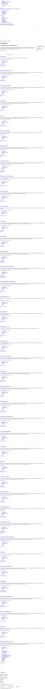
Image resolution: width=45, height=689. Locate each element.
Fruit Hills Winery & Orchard (4, 326)
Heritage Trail (2, 461)
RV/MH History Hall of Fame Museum (6, 596)
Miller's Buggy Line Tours (4, 191)
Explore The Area (4, 11)
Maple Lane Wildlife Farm (4, 491)
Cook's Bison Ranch (3, 100)
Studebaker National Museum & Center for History (8, 281)
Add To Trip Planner (5, 61)
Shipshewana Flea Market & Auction (5, 70)
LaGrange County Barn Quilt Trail (5, 85)
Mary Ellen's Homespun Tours (4, 506)
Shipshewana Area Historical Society (5, 611)
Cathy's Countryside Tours (4, 206)
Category (40, 48)
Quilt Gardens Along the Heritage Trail (6, 566)
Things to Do (4, 13)
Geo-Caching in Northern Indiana (5, 431)
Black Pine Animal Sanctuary (4, 296)
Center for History (3, 371)
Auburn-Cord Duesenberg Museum (5, 356)
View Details (4, 91)
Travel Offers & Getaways (5, 10)
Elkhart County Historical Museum (5, 386)
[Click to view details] (3, 54)
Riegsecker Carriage (3, 236)
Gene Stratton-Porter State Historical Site (6, 416)
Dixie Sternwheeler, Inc (3, 311)
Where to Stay (4, 12)
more (23, 88)
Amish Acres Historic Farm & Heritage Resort (7, 266)
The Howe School (3, 626)
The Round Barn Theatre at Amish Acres (6, 641)
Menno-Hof (2, 115)
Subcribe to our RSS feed (2, 680)
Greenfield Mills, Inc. (3, 446)
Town (42, 49)
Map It (3, 62)
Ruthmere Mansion (3, 581)
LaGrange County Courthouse (5, 476)
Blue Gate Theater (3, 56)
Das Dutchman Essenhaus (4, 251)
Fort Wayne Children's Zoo (4, 401)
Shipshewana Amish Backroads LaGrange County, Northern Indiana (9, 8)
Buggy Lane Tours (3, 221)
